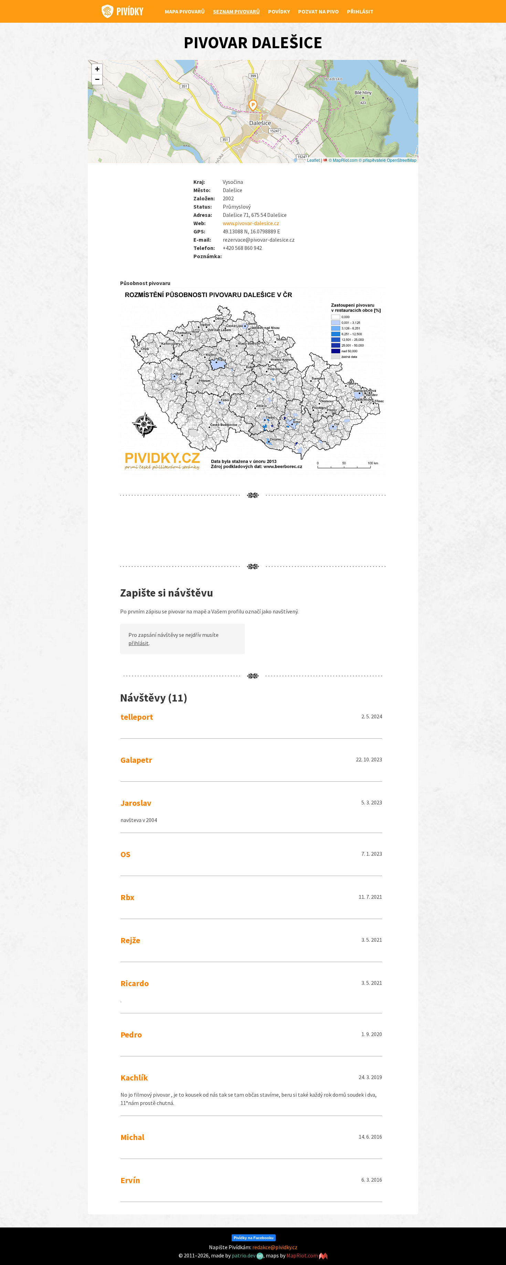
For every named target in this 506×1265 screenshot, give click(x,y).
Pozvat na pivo (318, 11)
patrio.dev (244, 1255)
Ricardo (134, 983)
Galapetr (136, 760)
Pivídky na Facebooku (254, 1238)
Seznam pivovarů (236, 11)
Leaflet (313, 160)
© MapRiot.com (343, 160)
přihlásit (138, 643)
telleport (136, 716)
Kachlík (134, 1077)
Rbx (127, 897)
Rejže (130, 940)
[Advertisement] (245, 530)
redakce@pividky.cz (274, 1247)
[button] (253, 105)
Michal (132, 1137)
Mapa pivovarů (185, 11)
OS (125, 854)
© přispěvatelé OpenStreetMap (388, 160)
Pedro (131, 1034)
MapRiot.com (302, 1255)
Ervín (130, 1180)
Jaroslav (135, 803)
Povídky (279, 11)
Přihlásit (360, 11)
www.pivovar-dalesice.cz (251, 223)
